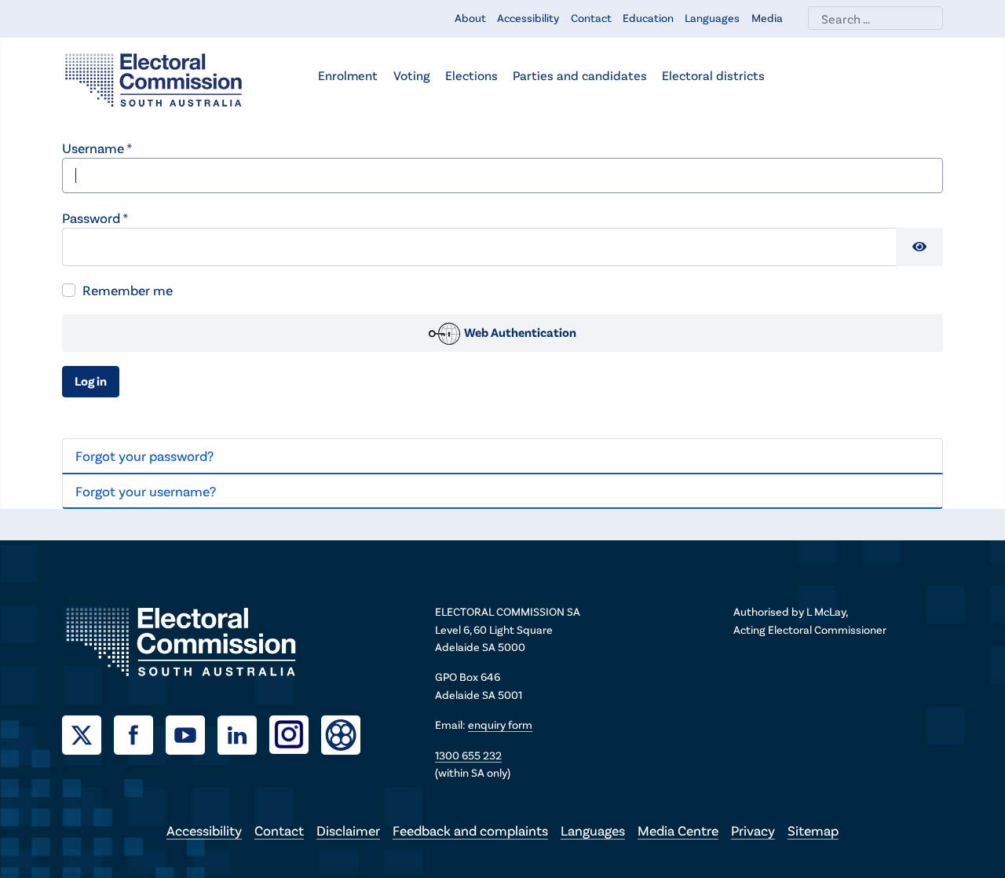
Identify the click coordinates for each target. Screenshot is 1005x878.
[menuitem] (348, 77)
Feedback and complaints (470, 830)
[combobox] (875, 18)
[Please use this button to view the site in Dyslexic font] (340, 733)
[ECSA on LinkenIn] (243, 732)
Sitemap (813, 830)
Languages (712, 17)
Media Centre (678, 830)
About (470, 17)
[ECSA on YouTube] (191, 732)
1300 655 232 (468, 755)
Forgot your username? (145, 490)
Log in (91, 380)
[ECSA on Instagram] (295, 732)
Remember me (127, 289)
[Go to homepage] (153, 78)
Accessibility (528, 17)
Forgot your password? (144, 455)
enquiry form (500, 724)
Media (767, 17)
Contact (591, 17)
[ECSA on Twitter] (88, 732)
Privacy (753, 830)
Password (95, 217)
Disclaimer (348, 830)
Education (648, 17)
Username (97, 147)
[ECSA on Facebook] (140, 732)
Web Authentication (519, 331)
